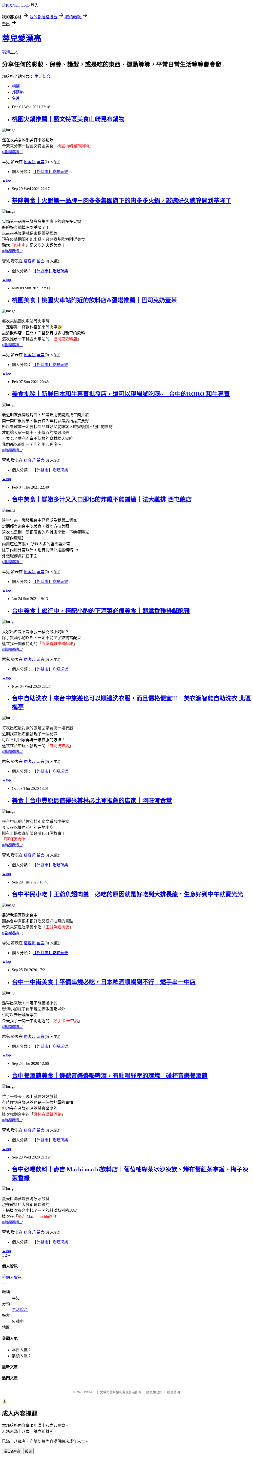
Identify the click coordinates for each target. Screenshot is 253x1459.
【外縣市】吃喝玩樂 (50, 172)
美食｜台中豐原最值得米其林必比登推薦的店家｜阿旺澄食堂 (92, 800)
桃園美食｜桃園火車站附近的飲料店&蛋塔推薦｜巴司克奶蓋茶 (94, 300)
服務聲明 (173, 1392)
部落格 (18, 92)
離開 (28, 1451)
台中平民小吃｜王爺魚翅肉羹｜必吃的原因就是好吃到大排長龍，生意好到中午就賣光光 (127, 894)
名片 (16, 98)
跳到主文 (10, 52)
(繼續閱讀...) (12, 152)
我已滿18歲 (12, 1451)
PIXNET (89, 1392)
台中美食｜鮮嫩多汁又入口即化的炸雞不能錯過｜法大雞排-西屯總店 (102, 499)
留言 (40, 162)
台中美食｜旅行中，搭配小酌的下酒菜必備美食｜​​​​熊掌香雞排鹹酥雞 (101, 611)
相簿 (16, 86)
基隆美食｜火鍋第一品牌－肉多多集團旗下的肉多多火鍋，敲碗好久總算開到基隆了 (121, 200)
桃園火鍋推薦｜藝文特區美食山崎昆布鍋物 (68, 119)
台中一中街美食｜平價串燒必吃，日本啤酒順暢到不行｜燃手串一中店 (104, 982)
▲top (6, 180)
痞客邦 (30, 162)
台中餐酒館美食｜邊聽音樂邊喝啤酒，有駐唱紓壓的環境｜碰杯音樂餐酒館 (110, 1076)
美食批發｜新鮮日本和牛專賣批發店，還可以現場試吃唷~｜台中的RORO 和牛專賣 (121, 394)
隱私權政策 (154, 1392)
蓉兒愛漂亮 (22, 38)
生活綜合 (42, 76)
